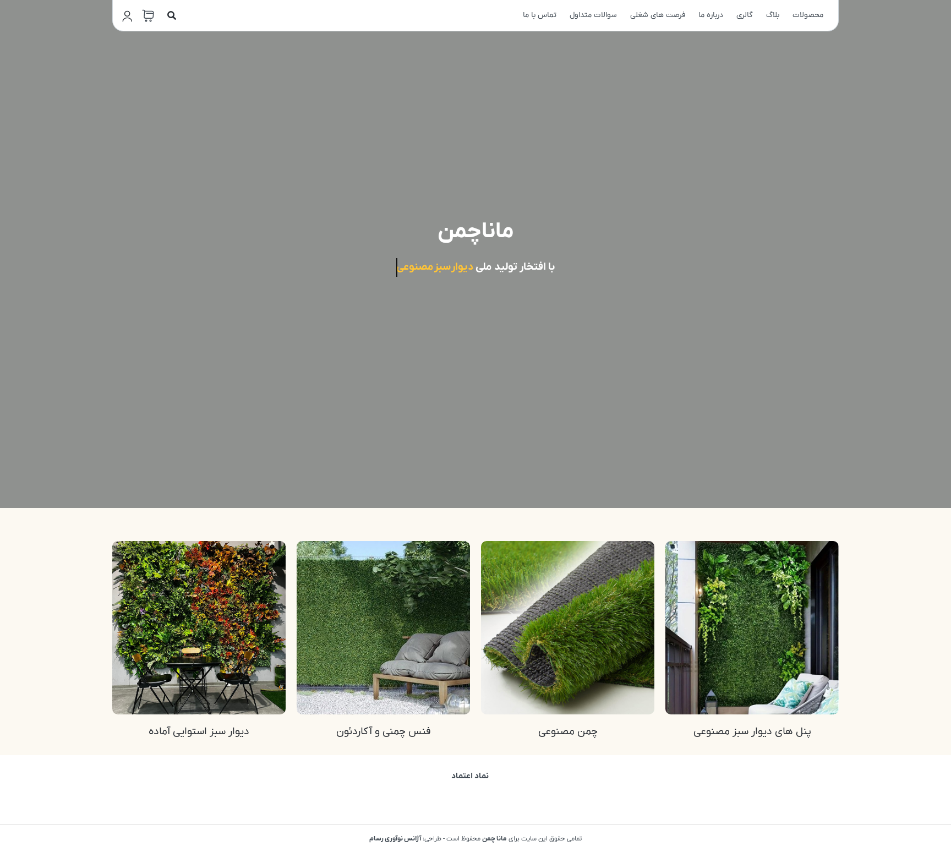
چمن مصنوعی (568, 732)
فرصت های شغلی (657, 15)
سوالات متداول (593, 15)
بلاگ (772, 15)
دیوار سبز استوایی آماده (199, 732)
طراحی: (405, 838)
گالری (744, 15)
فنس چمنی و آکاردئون (383, 732)
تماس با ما (539, 15)
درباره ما (710, 15)
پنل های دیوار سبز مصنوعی (752, 732)
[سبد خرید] (148, 16)
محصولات (807, 15)
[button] (172, 15)
